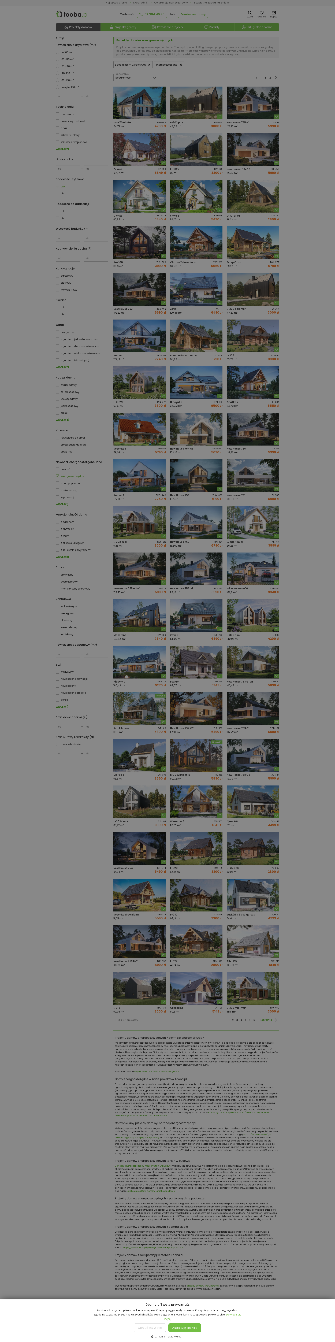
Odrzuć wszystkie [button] (150, 1328)
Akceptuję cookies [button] (184, 1328)
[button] (167, 1336)
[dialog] (167, 671)
